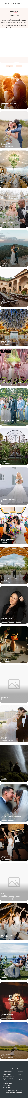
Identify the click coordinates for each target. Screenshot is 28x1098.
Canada (4, 380)
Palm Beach (5, 303)
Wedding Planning (12, 186)
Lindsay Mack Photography (8, 499)
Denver (4, 817)
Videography (10, 146)
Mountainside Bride (7, 1083)
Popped (5, 1081)
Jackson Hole (6, 1015)
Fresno (4, 619)
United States (6, 184)
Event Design (4, 186)
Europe (4, 461)
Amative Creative (5, 1054)
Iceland (4, 778)
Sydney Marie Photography (8, 975)
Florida (4, 223)
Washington (5, 936)
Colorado (5, 699)
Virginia (4, 501)
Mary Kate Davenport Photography (10, 420)
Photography (9, 66)
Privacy (20, 1079)
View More (19, 66)
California (5, 144)
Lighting (17, 897)
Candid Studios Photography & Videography (12, 816)
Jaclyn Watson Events (6, 341)
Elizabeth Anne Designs (8, 1076)
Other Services (4, 384)
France (4, 895)
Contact (20, 1077)
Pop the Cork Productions (7, 856)
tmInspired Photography (7, 935)
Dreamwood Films (5, 737)
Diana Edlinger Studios (7, 1014)
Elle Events (4, 658)
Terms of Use (21, 1082)
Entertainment (4, 897)
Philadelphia (5, 104)
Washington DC (6, 659)
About (19, 1074)
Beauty (13, 382)
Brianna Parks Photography (8, 262)
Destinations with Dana (7, 222)
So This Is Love (6, 1080)
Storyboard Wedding (8, 1078)
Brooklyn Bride (6, 1085)
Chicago (4, 976)
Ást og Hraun (4, 776)
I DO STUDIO (4, 379)
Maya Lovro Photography (7, 539)
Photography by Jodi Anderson (9, 103)
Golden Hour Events (6, 182)
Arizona (4, 857)
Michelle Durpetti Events (7, 301)
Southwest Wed (6, 1087)
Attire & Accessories (6, 382)
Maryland (5, 421)
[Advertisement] (14, 43)
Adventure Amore (5, 697)
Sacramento (5, 263)
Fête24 (3, 893)
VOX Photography (5, 143)
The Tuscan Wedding (6, 460)
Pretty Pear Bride (7, 1074)
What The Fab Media (6, 618)
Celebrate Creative (17, 1092)
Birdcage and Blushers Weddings (10, 578)
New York (5, 540)
